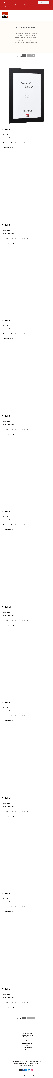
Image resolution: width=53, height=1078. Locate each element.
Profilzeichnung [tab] (14, 142)
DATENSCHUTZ (25, 1075)
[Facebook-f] (23, 1070)
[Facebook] (4, 3)
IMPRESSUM (31, 1075)
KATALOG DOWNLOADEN (26, 1053)
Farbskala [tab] (5, 142)
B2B (20, 1075)
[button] (43, 15)
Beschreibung (6, 134)
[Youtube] (4, 6)
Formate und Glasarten (8, 137)
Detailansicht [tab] (25, 142)
